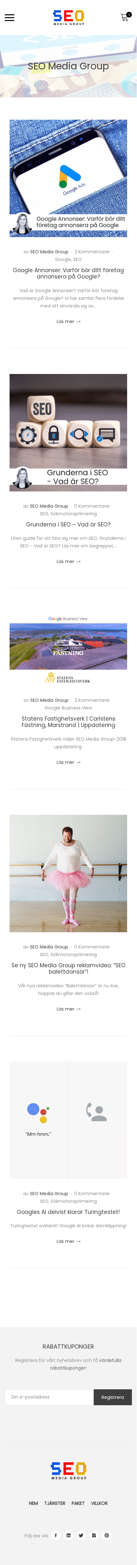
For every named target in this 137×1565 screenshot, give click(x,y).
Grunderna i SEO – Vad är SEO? (68, 524)
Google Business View (68, 708)
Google (63, 259)
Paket (78, 1503)
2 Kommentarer (93, 252)
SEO (77, 259)
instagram (94, 1535)
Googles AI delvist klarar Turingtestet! (68, 1212)
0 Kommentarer (92, 506)
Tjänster (54, 1503)
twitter (81, 1535)
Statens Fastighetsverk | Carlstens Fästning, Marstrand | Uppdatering (68, 722)
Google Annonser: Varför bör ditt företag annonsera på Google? (68, 273)
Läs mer (68, 321)
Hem (33, 1503)
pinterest (107, 1535)
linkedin (68, 1535)
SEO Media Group (49, 252)
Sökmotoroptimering (74, 514)
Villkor (99, 1503)
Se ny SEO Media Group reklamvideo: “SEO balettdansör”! (68, 969)
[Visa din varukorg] (124, 17)
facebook (56, 1535)
